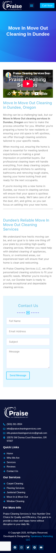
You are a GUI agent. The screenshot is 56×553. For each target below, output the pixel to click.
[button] (31, 5)
